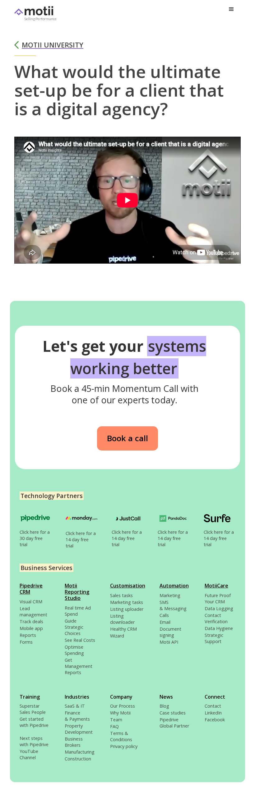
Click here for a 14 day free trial (81, 539)
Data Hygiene (219, 628)
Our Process (122, 706)
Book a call (127, 438)
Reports (28, 635)
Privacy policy (123, 746)
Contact (213, 706)
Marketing (170, 595)
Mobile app (31, 628)
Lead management (33, 611)
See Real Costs (80, 640)
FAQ (114, 726)
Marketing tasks (126, 602)
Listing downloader (122, 619)
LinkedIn (213, 713)
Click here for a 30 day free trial (35, 538)
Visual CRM (31, 602)
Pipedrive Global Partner (174, 723)
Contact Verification (216, 618)
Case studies (173, 713)
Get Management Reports (78, 666)
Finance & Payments (77, 716)
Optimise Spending (74, 650)
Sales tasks (121, 595)
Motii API (169, 642)
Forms (26, 642)
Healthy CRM (123, 629)
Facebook (215, 720)
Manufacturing (80, 752)
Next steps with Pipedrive (34, 741)
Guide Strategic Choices (74, 627)
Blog (164, 706)
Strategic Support (214, 638)
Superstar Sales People (33, 709)
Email (165, 622)
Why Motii (120, 713)
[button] (231, 9)
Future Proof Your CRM (218, 598)
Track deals (31, 621)
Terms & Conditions (121, 736)
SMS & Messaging (173, 605)
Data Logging (219, 608)
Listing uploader (126, 609)
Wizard (117, 636)
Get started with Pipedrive (34, 725)
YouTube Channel (29, 754)
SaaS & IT (75, 706)
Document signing (170, 632)
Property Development (79, 729)
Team (116, 720)
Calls (164, 615)
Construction (78, 759)
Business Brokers (74, 742)
